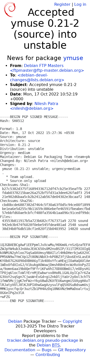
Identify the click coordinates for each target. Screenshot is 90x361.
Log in (80, 4)
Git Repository (72, 350)
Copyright (72, 321)
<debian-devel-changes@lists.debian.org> (37, 77)
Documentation (19, 350)
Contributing (48, 354)
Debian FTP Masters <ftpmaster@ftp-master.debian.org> (47, 68)
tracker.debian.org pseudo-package (42, 340)
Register (62, 4)
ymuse (73, 58)
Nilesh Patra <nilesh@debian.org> (34, 106)
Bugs (47, 350)
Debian (15, 321)
